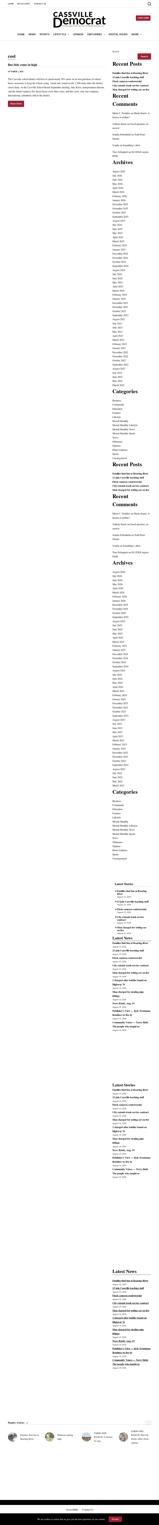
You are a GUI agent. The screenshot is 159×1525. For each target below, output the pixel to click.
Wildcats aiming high (65, 1436)
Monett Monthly (120, 421)
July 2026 (117, 175)
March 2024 (118, 290)
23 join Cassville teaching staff (128, 77)
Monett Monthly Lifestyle (124, 425)
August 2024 (118, 270)
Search (115, 51)
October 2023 (119, 311)
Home (21, 34)
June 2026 (117, 179)
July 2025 (117, 224)
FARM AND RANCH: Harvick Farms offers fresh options (139, 1437)
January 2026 (119, 200)
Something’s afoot (131, 145)
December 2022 (120, 352)
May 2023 (117, 331)
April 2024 (117, 286)
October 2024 (119, 261)
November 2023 (120, 307)
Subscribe (143, 18)
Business (116, 400)
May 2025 (117, 233)
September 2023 (120, 315)
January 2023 (119, 348)
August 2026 (118, 171)
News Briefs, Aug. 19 (123, 1003)
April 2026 (117, 187)
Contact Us (40, 4)
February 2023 (119, 344)
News (32, 34)
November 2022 (120, 356)
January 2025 (119, 249)
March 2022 (118, 385)
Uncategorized (119, 458)
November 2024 (120, 257)
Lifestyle (59, 34)
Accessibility (72, 1509)
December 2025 (120, 204)
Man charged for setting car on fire (130, 89)
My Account (23, 4)
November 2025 (120, 208)
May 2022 (117, 380)
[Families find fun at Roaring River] (12, 1437)
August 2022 (118, 368)
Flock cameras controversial (127, 81)
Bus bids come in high (22, 64)
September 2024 (120, 265)
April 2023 (117, 335)
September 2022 (120, 364)
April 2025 (117, 237)
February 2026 (119, 196)
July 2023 (117, 323)
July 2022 (117, 372)
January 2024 (119, 298)
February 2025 (119, 245)
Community (118, 404)
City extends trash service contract (130, 85)
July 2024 (117, 274)
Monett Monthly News (123, 429)
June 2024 (117, 278)
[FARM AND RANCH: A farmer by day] (86, 1437)
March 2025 (118, 241)
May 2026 (117, 183)
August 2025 (118, 220)
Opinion (78, 34)
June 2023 (117, 327)
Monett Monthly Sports (123, 433)
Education (117, 408)
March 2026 (118, 191)
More (135, 34)
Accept (115, 1519)
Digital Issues (118, 34)
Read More (16, 104)
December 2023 (120, 302)
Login (11, 4)
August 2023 (118, 319)
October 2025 (119, 212)
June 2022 (117, 376)
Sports (45, 34)
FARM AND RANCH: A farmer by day (103, 1436)
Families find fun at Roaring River (130, 73)
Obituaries (94, 34)
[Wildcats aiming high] (49, 1437)
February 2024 (119, 294)
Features (116, 412)
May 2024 (117, 282)
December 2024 (120, 253)
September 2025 (120, 216)
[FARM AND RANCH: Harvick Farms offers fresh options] (123, 1437)
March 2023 (118, 339)
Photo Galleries (119, 449)
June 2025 (117, 229)
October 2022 (119, 360)
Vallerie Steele (119, 123)
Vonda (115, 145)
